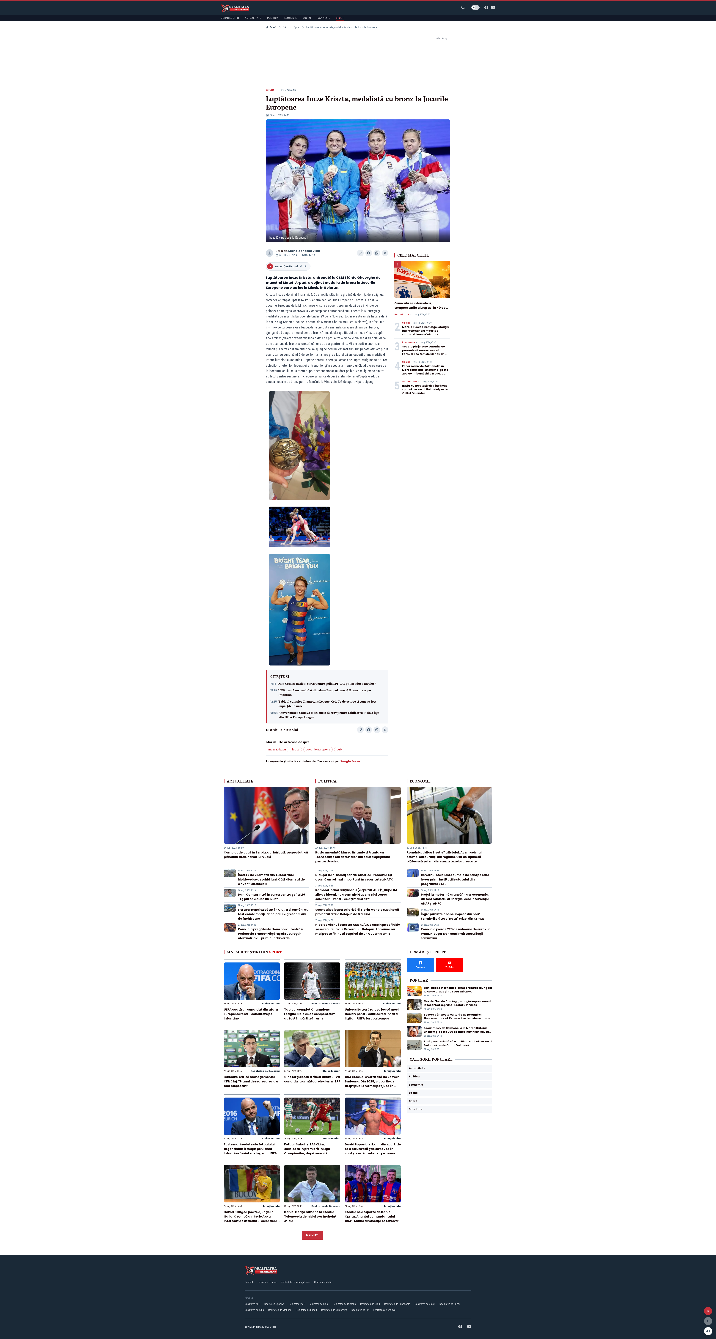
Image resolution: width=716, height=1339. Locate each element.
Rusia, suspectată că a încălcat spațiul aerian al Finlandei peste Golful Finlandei (425, 389)
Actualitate (401, 314)
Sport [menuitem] (340, 17)
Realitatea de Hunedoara (397, 1303)
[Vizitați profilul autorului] (269, 253)
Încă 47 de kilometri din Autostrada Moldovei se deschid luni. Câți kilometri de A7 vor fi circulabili (271, 879)
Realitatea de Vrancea (279, 1309)
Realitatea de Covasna (325, 1003)
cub (339, 749)
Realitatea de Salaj (318, 1303)
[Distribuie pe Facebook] (368, 253)
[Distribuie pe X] (385, 253)
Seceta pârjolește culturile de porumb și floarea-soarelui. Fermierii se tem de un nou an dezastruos (423, 352)
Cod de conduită (323, 1282)
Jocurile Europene (318, 749)
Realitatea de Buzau (449, 1303)
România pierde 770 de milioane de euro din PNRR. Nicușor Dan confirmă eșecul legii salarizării (455, 933)
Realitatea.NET (252, 1303)
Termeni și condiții (267, 1282)
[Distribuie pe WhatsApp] (376, 253)
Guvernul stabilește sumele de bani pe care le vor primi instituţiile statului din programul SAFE (455, 879)
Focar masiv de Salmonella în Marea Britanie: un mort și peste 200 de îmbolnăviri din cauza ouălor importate (425, 371)
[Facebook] (486, 7)
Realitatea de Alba (254, 1309)
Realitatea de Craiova (384, 1309)
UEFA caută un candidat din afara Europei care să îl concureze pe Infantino (324, 692)
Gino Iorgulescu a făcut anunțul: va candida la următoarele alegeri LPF (312, 1079)
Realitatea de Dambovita (334, 1309)
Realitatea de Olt (360, 1309)
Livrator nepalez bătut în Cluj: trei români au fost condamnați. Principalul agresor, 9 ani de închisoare (273, 914)
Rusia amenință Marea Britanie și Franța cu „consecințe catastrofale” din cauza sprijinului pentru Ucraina (352, 857)
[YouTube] (493, 7)
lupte (295, 749)
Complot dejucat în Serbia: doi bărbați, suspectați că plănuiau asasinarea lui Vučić (266, 854)
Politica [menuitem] (272, 17)
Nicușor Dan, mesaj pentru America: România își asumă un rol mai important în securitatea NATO (354, 877)
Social (406, 322)
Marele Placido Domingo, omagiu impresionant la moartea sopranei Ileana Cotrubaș (425, 330)
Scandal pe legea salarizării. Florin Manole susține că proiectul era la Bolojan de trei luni (357, 912)
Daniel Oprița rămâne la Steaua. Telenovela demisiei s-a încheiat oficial (310, 1216)
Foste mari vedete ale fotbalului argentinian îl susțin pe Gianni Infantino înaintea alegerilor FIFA (250, 1148)
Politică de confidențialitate (295, 1282)
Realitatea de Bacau (306, 1309)
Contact (249, 1282)
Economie (408, 342)
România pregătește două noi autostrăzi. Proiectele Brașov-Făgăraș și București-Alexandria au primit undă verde (271, 933)
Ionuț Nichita (392, 1071)
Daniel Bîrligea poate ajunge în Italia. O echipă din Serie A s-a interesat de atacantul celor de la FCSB (250, 1219)
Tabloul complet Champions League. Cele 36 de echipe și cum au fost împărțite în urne (327, 703)
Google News (350, 761)
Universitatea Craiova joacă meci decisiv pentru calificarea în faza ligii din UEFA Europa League (329, 715)
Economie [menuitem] (290, 17)
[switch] (475, 7)
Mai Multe (312, 1235)
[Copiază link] (360, 253)
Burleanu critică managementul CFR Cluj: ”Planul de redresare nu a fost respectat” (251, 1081)
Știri (285, 27)
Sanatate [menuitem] (324, 17)
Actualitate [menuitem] (253, 17)
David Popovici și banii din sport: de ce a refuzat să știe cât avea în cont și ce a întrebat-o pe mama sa (373, 1151)
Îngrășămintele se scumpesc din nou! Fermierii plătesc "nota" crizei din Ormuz (452, 916)
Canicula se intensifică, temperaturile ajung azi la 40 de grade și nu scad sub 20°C (419, 307)
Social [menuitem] (307, 17)
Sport (297, 27)
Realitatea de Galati (425, 1303)
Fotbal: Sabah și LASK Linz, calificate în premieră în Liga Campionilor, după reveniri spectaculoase (307, 1151)
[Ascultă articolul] (708, 1311)
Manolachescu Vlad (304, 251)
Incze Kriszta (277, 749)
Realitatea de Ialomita (344, 1303)
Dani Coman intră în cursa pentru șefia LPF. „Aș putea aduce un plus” (327, 684)
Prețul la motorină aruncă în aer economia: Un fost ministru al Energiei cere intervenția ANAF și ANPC (455, 899)
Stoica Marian (271, 1003)
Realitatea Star (296, 1303)
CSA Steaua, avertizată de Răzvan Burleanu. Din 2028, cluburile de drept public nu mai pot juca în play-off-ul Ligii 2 (372, 1084)
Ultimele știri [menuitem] (230, 17)
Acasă (273, 27)
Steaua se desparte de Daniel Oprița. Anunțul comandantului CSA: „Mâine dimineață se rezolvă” (372, 1216)
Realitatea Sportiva (274, 1303)
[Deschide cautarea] (463, 7)
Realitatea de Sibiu (370, 1303)
